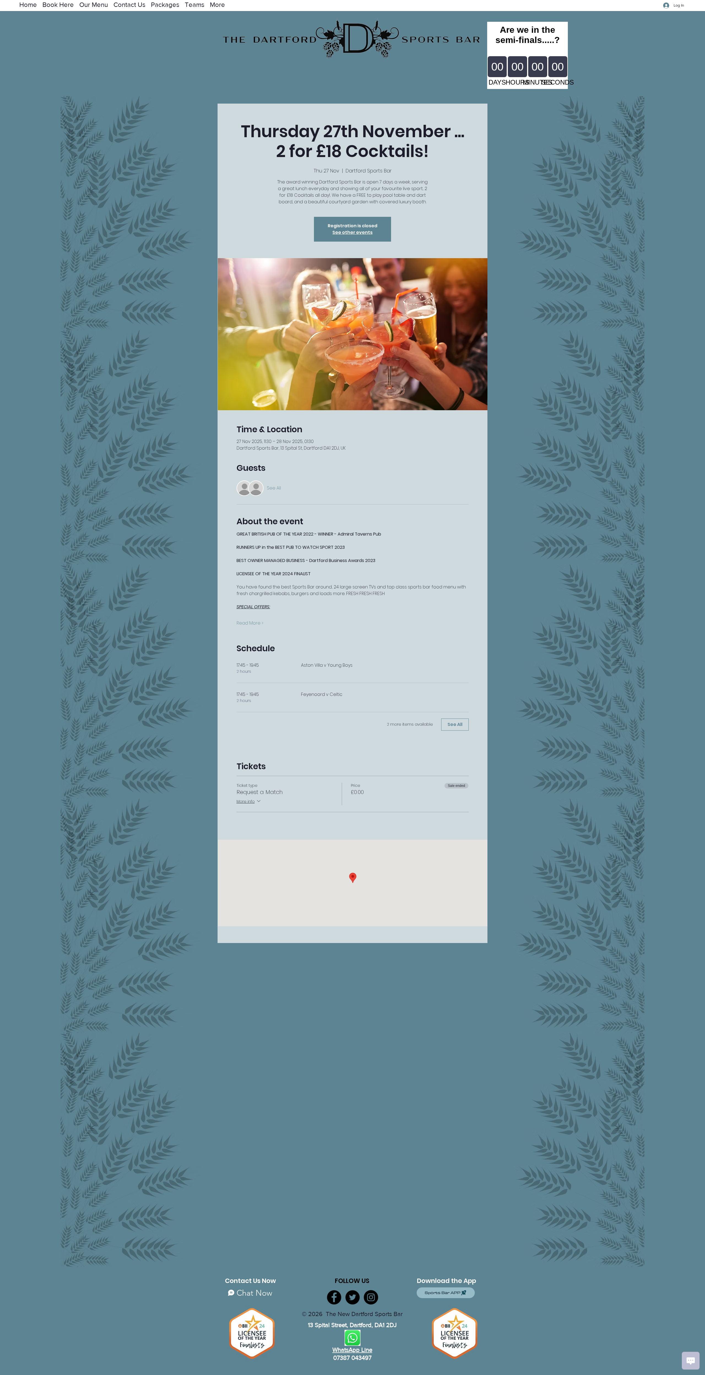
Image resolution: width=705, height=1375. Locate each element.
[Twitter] (352, 1297)
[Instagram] (371, 1297)
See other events (352, 232)
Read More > (250, 623)
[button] (194, 4)
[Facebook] (334, 1297)
